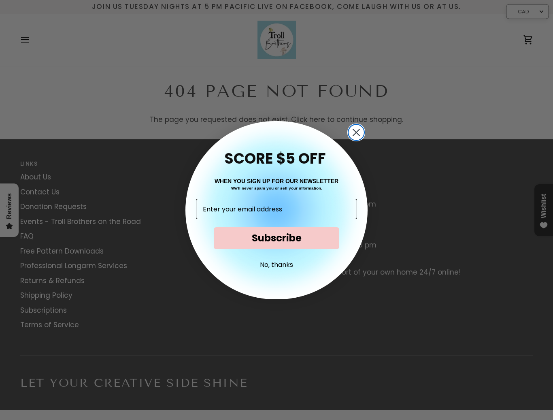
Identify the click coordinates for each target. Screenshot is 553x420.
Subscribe (277, 238)
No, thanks (276, 264)
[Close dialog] (356, 132)
